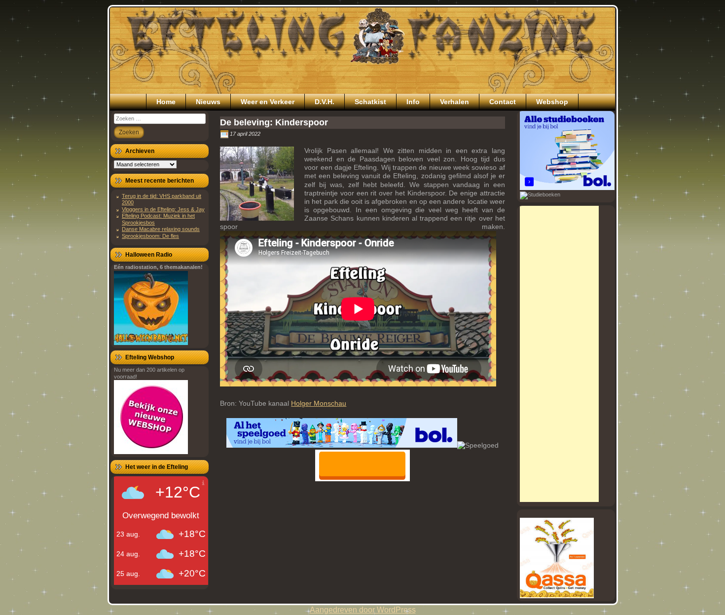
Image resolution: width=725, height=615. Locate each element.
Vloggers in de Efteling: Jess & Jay (163, 209)
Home (166, 102)
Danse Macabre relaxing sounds (161, 229)
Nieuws (208, 102)
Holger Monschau (318, 403)
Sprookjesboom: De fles (150, 236)
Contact (502, 102)
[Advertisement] (559, 354)
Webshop (552, 102)
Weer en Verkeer (267, 102)
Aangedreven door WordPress (363, 610)
